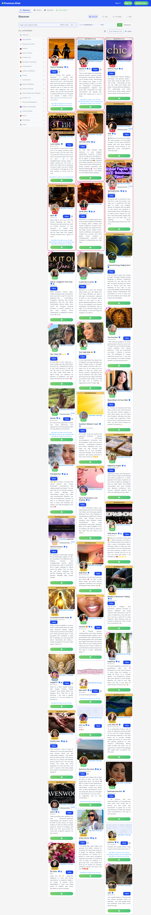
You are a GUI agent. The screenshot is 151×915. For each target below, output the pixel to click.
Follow (54, 72)
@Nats (81, 727)
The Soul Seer (113, 337)
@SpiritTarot (111, 269)
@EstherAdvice (54, 476)
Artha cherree (84, 838)
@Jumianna (82, 629)
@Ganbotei (82, 840)
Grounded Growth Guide (60, 618)
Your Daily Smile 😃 (86, 352)
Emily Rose (83, 573)
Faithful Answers (56, 547)
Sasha (52, 812)
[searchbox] (110, 24)
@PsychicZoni (54, 146)
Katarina (111, 842)
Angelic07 (54, 682)
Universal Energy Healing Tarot (119, 265)
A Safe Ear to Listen (86, 282)
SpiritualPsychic (114, 191)
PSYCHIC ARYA (85, 142)
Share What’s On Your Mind (118, 400)
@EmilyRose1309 (84, 574)
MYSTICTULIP (113, 69)
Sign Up (128, 3)
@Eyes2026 (111, 895)
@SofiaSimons (112, 535)
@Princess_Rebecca (85, 284)
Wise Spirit (83, 690)
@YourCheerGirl (54, 356)
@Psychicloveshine (113, 726)
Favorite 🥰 (83, 627)
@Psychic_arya (83, 144)
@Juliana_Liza (112, 793)
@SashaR (52, 814)
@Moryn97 (82, 71)
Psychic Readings (57, 67)
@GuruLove (53, 217)
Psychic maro (55, 741)
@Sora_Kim (111, 402)
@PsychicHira (112, 193)
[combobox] (106, 25)
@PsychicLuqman (55, 69)
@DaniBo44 (53, 286)
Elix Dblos (54, 871)
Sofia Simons (113, 534)
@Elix (51, 873)
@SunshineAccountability (86, 428)
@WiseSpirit (82, 692)
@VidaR (110, 135)
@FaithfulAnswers (55, 549)
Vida (109, 134)
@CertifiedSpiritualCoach (57, 619)
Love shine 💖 (113, 725)
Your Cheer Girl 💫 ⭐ (58, 354)
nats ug (82, 725)
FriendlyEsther (55, 474)
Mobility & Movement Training (119, 597)
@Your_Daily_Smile (84, 354)
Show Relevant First (115, 31)
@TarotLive (82, 502)
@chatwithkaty (112, 844)
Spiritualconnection (115, 791)
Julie (109, 893)
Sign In (118, 3)
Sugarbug (111, 662)
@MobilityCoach (112, 600)
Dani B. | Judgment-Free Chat (61, 282)
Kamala (53, 418)
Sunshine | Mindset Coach (89, 424)
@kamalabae (54, 420)
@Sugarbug (111, 663)
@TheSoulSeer (112, 339)
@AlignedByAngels (113, 467)
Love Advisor (55, 144)
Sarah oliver (83, 212)
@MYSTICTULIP (112, 71)
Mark (52, 216)
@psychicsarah (83, 213)
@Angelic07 (53, 684)
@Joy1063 (53, 743)
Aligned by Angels (114, 466)
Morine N (82, 69)
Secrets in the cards (87, 769)
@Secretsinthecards (85, 771)
